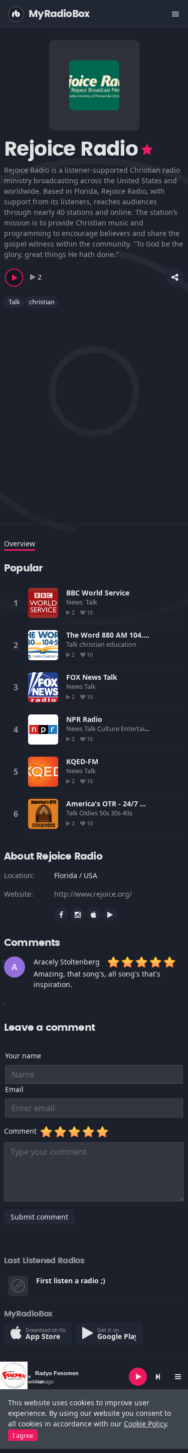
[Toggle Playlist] (178, 1377)
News (75, 602)
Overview (19, 543)
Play (43, 603)
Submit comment (39, 1217)
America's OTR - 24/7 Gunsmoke (121, 803)
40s (128, 812)
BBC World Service (97, 592)
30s (116, 812)
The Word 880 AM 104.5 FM (113, 635)
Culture (109, 728)
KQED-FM (82, 761)
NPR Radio (84, 719)
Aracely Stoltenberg (67, 961)
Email (14, 1089)
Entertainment (143, 728)
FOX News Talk (91, 677)
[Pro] (146, 150)
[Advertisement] (94, 410)
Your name (23, 1055)
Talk (14, 301)
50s (105, 812)
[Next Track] (158, 1377)
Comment (22, 1131)
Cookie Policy (145, 1423)
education (122, 644)
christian (42, 301)
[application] (94, 1377)
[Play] (138, 1377)
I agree (23, 1435)
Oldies (89, 812)
